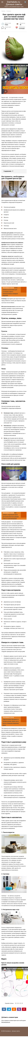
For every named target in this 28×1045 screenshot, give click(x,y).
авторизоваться (5, 1022)
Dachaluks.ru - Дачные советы (14, 3)
